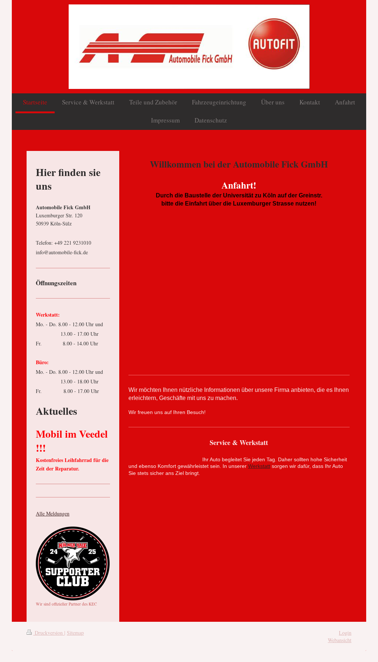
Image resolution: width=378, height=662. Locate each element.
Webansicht (339, 640)
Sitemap (75, 632)
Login (345, 632)
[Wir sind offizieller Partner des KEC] (73, 563)
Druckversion (48, 632)
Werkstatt (259, 466)
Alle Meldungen (52, 513)
